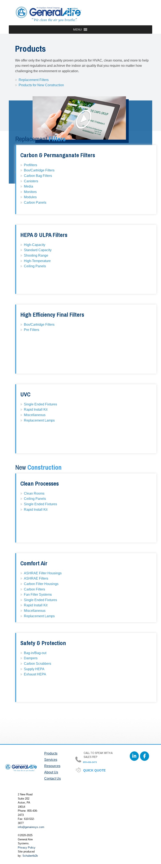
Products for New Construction (41, 85)
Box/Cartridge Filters (39, 170)
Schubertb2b (30, 855)
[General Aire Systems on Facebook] (144, 756)
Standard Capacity (38, 250)
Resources (52, 766)
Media (28, 186)
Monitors (30, 192)
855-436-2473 (89, 762)
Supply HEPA (34, 669)
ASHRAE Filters (36, 578)
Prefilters (30, 165)
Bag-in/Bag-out (35, 653)
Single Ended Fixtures (40, 404)
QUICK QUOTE (95, 770)
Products (50, 753)
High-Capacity (34, 245)
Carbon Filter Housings (41, 584)
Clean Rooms (34, 493)
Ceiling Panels (35, 266)
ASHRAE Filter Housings (43, 573)
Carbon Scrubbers (37, 663)
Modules (30, 197)
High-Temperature (37, 261)
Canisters (31, 181)
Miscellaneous (34, 415)
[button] (77, 29)
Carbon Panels (35, 202)
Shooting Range (36, 255)
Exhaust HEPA (35, 674)
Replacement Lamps (39, 420)
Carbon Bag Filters (38, 175)
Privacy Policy (26, 847)
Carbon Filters (34, 589)
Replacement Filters (34, 80)
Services (50, 759)
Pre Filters (31, 330)
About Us (51, 772)
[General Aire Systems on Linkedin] (134, 756)
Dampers (31, 658)
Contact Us (52, 778)
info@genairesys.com (31, 827)
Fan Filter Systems (38, 594)
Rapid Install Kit (35, 409)
